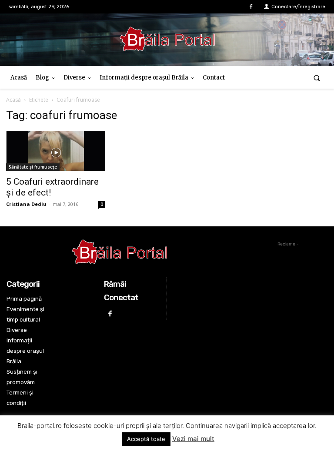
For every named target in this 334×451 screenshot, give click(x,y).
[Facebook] (251, 6)
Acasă (13, 99)
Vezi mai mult (193, 438)
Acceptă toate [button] (146, 438)
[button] (317, 77)
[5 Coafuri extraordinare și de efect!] (55, 151)
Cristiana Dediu (26, 204)
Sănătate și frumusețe (33, 167)
